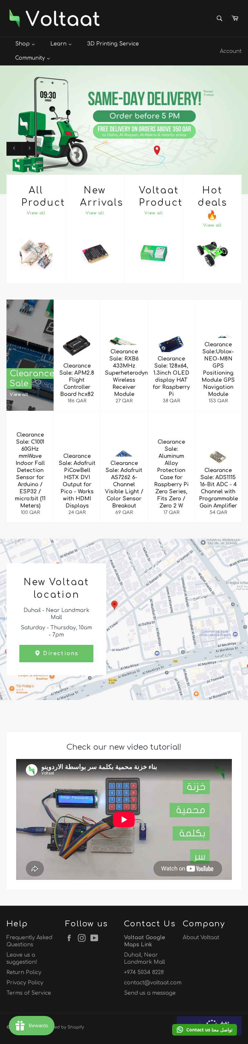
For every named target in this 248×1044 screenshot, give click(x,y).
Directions (59, 653)
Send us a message (150, 993)
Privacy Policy (24, 983)
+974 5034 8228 (144, 972)
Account (231, 51)
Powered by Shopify (63, 1027)
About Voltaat (201, 938)
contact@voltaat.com (152, 983)
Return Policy (23, 972)
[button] (204, 1030)
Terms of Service (28, 993)
